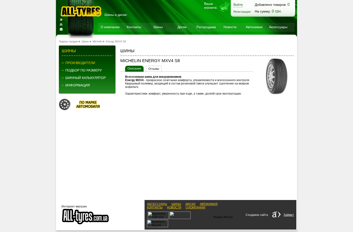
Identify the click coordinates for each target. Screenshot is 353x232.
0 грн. (277, 11)
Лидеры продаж (68, 41)
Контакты (134, 27)
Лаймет (289, 215)
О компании (110, 27)
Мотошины (110, 39)
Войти (238, 4)
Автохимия (254, 27)
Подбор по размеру (83, 70)
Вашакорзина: (211, 5)
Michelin (97, 41)
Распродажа (206, 27)
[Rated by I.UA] (180, 218)
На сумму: (263, 11)
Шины (158, 27)
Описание (134, 68)
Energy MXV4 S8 (116, 41)
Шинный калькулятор (85, 78)
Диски (182, 27)
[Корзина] (224, 12)
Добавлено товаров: (270, 4)
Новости (230, 27)
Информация (77, 85)
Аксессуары (278, 27)
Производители (80, 63)
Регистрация (242, 11)
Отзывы (153, 69)
